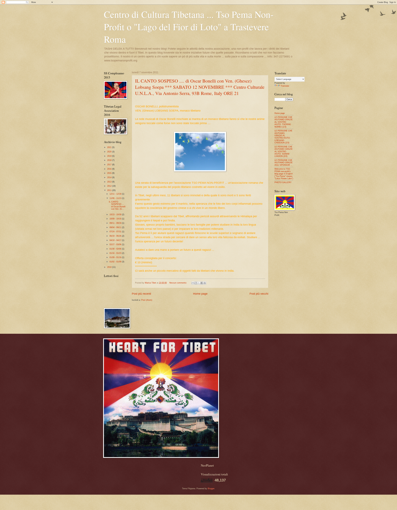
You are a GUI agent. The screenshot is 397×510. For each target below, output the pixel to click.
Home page (200, 293)
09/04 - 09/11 (115, 227)
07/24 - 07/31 (115, 231)
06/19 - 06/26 (115, 236)
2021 (109, 147)
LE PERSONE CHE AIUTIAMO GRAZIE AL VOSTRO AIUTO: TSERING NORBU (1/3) (283, 122)
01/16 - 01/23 (115, 253)
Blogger (211, 488)
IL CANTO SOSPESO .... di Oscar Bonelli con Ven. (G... (117, 205)
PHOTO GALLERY (283, 182)
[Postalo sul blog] (195, 283)
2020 (109, 152)
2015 (109, 173)
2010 (109, 267)
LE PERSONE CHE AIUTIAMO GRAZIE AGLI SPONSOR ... (283, 162)
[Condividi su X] (198, 283)
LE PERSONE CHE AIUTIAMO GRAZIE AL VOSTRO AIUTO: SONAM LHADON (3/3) (283, 151)
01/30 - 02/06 (115, 249)
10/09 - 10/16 (115, 219)
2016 (109, 169)
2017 (109, 164)
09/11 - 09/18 (115, 223)
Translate (285, 86)
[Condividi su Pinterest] (204, 283)
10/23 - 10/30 (115, 214)
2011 (109, 190)
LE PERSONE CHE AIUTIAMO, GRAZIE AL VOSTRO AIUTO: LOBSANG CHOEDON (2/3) (283, 137)
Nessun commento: (178, 283)
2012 (109, 186)
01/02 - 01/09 (115, 262)
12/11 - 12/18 (115, 194)
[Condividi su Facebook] (201, 283)
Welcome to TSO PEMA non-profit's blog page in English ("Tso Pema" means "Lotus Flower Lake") (283, 174)
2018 (109, 160)
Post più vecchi (259, 293)
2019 (109, 156)
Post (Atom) (146, 300)
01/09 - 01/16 (115, 257)
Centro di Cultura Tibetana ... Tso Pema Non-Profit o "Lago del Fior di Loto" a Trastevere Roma (189, 26)
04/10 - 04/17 (115, 240)
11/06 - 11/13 (115, 198)
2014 (109, 177)
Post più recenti (141, 293)
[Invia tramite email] (192, 283)
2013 (109, 182)
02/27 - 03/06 (115, 244)
